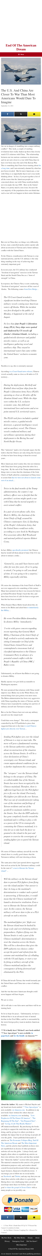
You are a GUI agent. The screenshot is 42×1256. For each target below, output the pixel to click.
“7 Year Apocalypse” (31, 1107)
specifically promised (20, 550)
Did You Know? (31, 1241)
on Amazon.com (18, 1110)
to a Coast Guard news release (20, 371)
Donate (30, 1238)
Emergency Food (18, 1241)
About (37, 1238)
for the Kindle (19, 1035)
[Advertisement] (21, 21)
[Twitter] (20, 114)
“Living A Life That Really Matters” (18, 1123)
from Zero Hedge (30, 289)
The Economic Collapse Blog (21, 1140)
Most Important (21, 1245)
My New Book (6, 1238)
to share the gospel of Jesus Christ (18, 1187)
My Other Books (19, 1238)
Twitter (17, 1176)
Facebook (7, 1176)
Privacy (7, 1241)
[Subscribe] (34, 114)
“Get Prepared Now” (28, 1121)
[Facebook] (7, 114)
